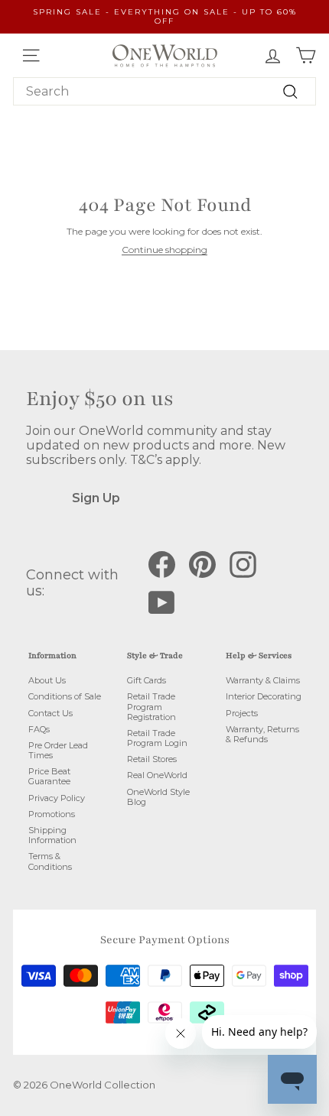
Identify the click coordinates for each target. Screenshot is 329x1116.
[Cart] (306, 55)
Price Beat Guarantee (49, 776)
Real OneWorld (157, 775)
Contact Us (50, 713)
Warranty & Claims (263, 680)
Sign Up (96, 498)
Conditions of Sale (64, 696)
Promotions (51, 814)
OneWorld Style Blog (158, 797)
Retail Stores (152, 759)
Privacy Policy (56, 798)
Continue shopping (164, 249)
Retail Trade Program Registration (151, 706)
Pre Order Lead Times (58, 750)
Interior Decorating (263, 696)
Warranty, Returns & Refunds (262, 734)
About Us (47, 680)
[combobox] (164, 91)
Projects (242, 713)
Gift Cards (146, 680)
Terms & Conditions (50, 861)
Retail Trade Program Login (157, 738)
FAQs (39, 729)
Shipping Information (52, 835)
